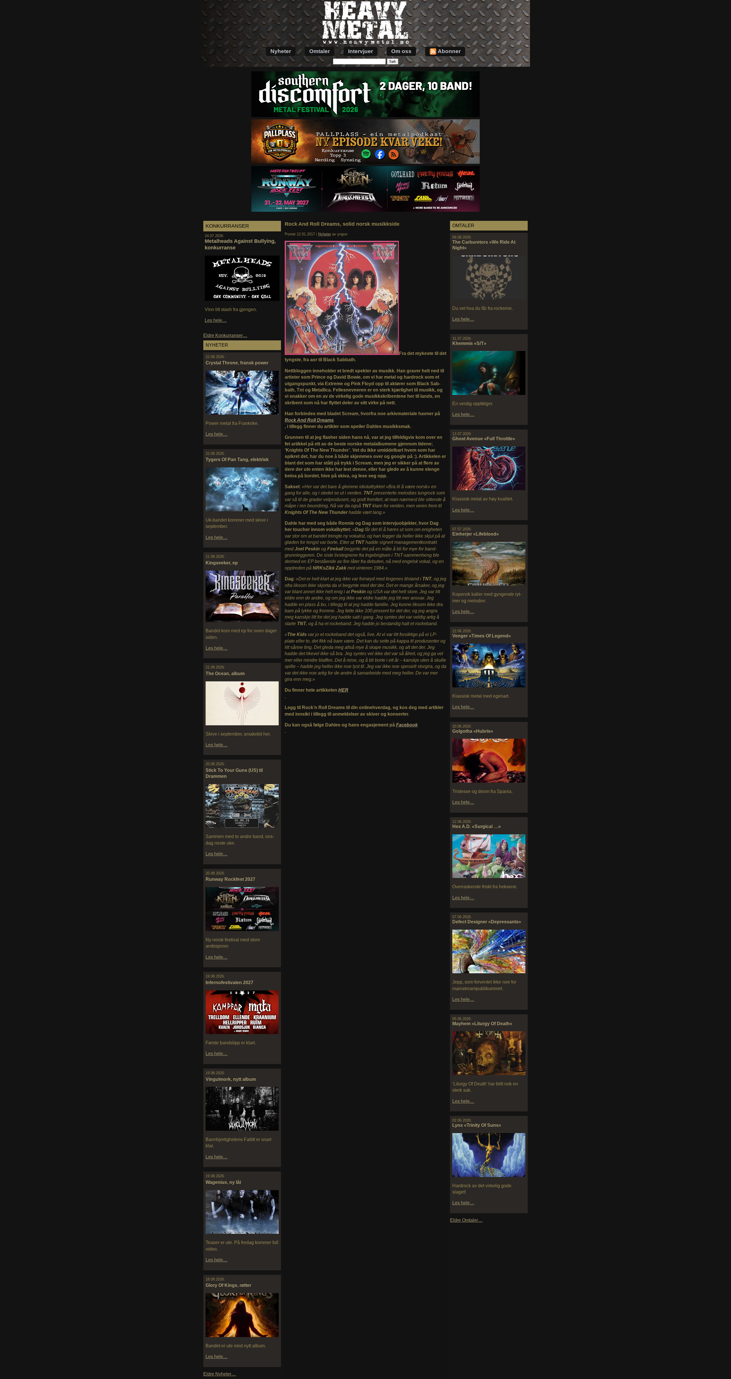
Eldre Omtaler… (466, 1220)
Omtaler (319, 51)
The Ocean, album (225, 673)
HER (343, 690)
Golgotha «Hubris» (472, 731)
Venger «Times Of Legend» (481, 635)
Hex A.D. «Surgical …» (476, 826)
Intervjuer (360, 51)
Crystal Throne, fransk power (237, 362)
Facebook (407, 724)
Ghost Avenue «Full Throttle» (483, 438)
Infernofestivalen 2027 (229, 982)
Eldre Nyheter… (219, 1374)
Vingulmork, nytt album (231, 1079)
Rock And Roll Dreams (309, 420)
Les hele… (216, 320)
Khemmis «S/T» (469, 343)
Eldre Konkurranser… (225, 335)
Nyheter (280, 51)
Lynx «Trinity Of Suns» (476, 1125)
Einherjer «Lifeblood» (475, 534)
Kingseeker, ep (222, 562)
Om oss (401, 51)
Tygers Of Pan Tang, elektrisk (237, 459)
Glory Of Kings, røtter (228, 1285)
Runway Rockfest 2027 (230, 879)
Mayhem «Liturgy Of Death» (482, 1023)
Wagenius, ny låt (223, 1182)
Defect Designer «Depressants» (486, 921)
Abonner (449, 51)
